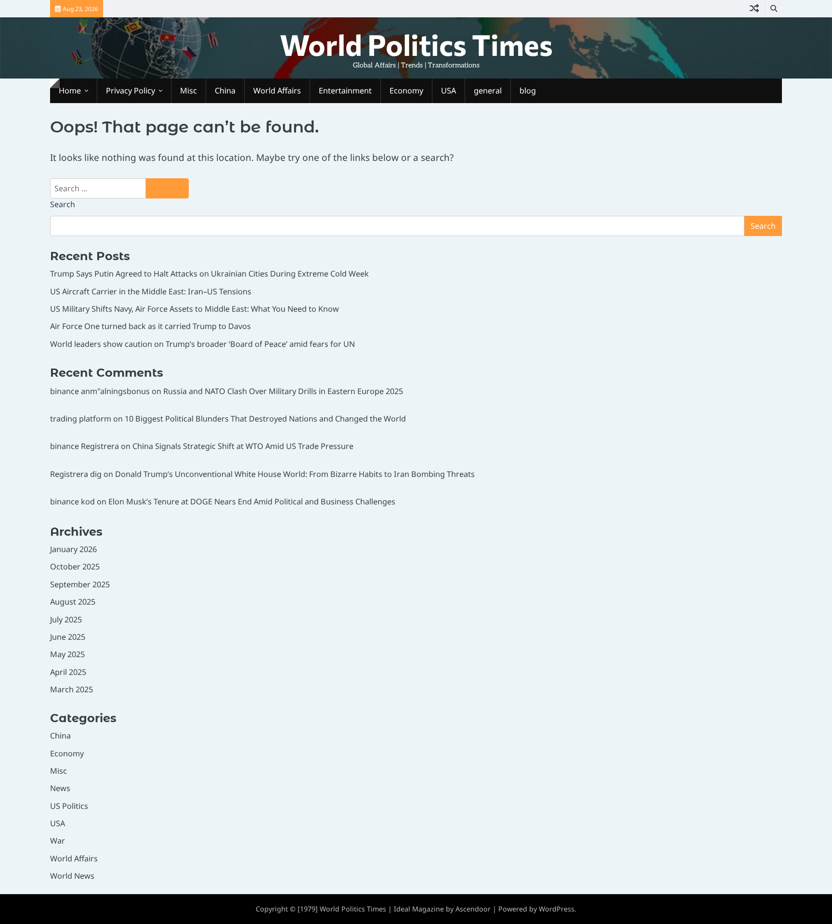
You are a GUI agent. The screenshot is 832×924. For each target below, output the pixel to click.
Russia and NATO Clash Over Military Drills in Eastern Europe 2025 (283, 391)
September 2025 (80, 584)
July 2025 (66, 619)
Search (62, 204)
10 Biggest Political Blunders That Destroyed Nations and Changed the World (265, 418)
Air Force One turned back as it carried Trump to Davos (150, 326)
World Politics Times (416, 44)
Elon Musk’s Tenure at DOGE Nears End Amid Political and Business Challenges (251, 501)
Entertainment (345, 90)
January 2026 (73, 549)
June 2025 (67, 637)
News (60, 788)
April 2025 (68, 672)
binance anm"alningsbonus (100, 391)
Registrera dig (76, 474)
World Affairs (277, 90)
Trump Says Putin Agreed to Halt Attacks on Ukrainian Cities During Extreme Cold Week (209, 273)
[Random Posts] (754, 8)
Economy (406, 90)
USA (448, 90)
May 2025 (67, 654)
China (225, 90)
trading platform (80, 418)
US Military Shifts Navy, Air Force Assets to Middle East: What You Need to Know (194, 309)
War (57, 840)
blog (528, 90)
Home (70, 90)
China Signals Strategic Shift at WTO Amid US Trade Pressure (242, 446)
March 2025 (71, 689)
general (488, 90)
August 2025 (72, 601)
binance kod (72, 501)
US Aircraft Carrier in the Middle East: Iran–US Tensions (150, 291)
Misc (188, 90)
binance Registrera (84, 446)
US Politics (69, 806)
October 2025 (75, 566)
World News (72, 876)
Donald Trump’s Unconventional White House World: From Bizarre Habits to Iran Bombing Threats (295, 474)
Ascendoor (473, 908)
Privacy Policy (130, 90)
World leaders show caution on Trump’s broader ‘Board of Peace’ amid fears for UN (202, 344)
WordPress (556, 908)
